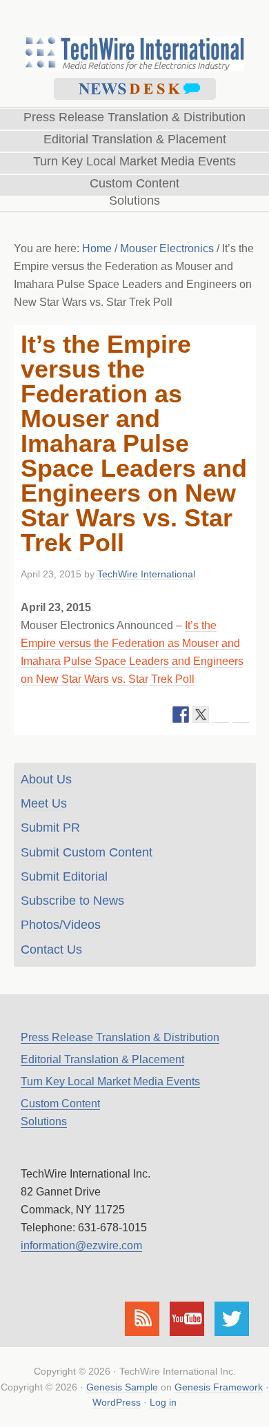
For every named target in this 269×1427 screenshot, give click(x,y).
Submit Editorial (64, 876)
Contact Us (51, 949)
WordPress (116, 1402)
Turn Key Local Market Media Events (110, 1081)
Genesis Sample (122, 1387)
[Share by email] (240, 714)
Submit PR (50, 827)
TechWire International (134, 35)
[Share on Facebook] (180, 714)
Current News (135, 89)
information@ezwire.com (81, 1245)
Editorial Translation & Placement (102, 1059)
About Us (46, 779)
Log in (163, 1402)
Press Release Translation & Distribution (120, 1037)
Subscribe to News (72, 900)
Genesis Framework (219, 1387)
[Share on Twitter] (200, 714)
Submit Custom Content (86, 852)
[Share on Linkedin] (220, 714)
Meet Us (44, 803)
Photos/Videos (61, 925)
